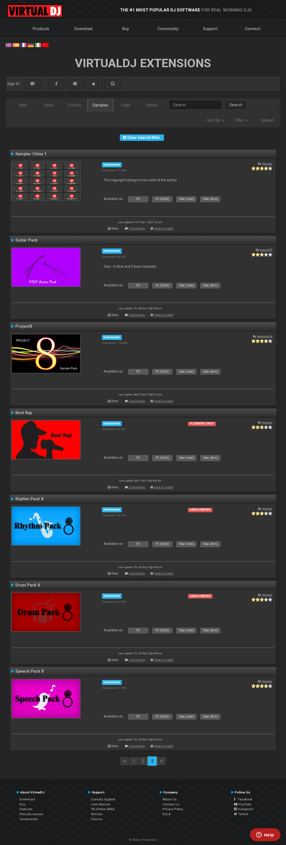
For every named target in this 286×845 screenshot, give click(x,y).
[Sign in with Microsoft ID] (74, 83)
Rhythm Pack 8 (29, 499)
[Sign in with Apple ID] (93, 83)
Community (168, 28)
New (23, 105)
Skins (49, 105)
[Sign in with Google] (112, 83)
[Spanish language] (16, 44)
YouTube (244, 804)
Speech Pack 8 (29, 671)
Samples (100, 105)
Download (83, 28)
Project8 (23, 326)
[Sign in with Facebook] (56, 83)
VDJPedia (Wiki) (103, 809)
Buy (125, 28)
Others (152, 105)
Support (210, 28)
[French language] (23, 44)
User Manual (100, 804)
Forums (97, 819)
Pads (125, 105)
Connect (252, 28)
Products (41, 28)
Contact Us (171, 804)
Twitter (242, 814)
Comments (137, 228)
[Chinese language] (45, 44)
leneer (267, 164)
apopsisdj (264, 336)
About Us (170, 799)
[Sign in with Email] (32, 83)
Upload (267, 120)
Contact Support (103, 799)
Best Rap (23, 413)
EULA (167, 814)
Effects (74, 105)
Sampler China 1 (30, 154)
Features (26, 809)
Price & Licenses (31, 814)
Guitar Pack (26, 240)
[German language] (31, 44)
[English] (9, 44)
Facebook (243, 799)
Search (235, 105)
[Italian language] (38, 44)
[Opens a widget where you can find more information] (265, 835)
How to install (163, 228)
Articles (97, 814)
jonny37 (266, 250)
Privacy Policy (173, 809)
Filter (240, 120)
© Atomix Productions (143, 840)
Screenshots (29, 819)
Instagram (245, 809)
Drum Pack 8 (27, 585)
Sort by (214, 120)
